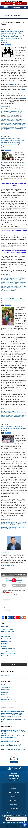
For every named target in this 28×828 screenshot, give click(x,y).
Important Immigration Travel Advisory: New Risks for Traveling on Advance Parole (12, 744)
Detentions (3, 523)
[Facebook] (2, 617)
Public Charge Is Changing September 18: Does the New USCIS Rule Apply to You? (13, 740)
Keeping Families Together (16, 123)
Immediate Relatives (11, 121)
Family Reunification (15, 116)
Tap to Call (7, 3)
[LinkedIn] (9, 617)
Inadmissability (7, 283)
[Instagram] (21, 617)
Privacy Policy (14, 792)
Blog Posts (14, 808)
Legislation (13, 283)
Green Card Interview (15, 120)
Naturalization (18, 283)
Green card (9, 120)
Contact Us (14, 10)
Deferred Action (13, 112)
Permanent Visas (5, 689)
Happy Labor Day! (6, 718)
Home (4, 10)
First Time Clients (16, 281)
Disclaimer (14, 796)
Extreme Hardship (11, 115)
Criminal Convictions (13, 278)
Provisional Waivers (16, 125)
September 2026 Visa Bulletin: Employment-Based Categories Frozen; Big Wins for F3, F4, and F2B (13, 732)
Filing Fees (21, 118)
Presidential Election (21, 124)
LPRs (2, 124)
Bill (12, 289)
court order (5, 77)
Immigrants (3, 123)
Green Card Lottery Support (8, 701)
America (6, 110)
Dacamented (7, 112)
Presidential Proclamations (6, 125)
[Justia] (12, 617)
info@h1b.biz (15, 780)
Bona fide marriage (11, 111)
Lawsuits (24, 123)
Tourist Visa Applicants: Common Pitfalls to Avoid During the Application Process (12, 715)
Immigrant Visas (18, 121)
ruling (12, 84)
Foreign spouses (10, 119)
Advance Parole (8, 289)
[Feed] (24, 617)
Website (14, 789)
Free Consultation (17, 119)
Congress (6, 278)
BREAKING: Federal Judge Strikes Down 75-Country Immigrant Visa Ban (12, 736)
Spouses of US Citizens (6, 127)
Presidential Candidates (11, 124)
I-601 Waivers (19, 413)
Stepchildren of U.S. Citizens (17, 127)
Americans (18, 110)
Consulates (8, 411)
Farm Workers (10, 281)
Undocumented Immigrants (18, 128)
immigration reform (17, 289)
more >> (3, 568)
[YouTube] (18, 617)
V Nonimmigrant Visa (5, 287)
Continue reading (5, 106)
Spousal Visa (23, 125)
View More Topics (5, 655)
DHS (11, 114)
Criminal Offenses (21, 278)
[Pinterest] (15, 617)
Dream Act (19, 279)
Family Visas (16, 118)
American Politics (11, 110)
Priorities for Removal (5, 527)
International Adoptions (7, 699)
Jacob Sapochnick (5, 552)
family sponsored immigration (8, 565)
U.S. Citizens (10, 128)
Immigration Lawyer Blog (7, 675)
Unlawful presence (22, 286)
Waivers (7, 129)
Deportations (13, 279)
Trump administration (8, 648)
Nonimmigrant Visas (8, 651)
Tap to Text (21, 3)
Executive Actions (22, 114)
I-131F (21, 120)
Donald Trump (15, 114)
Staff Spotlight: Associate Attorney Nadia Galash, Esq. (14, 720)
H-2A (21, 282)
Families (17, 115)
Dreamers (23, 279)
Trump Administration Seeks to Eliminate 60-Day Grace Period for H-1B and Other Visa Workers (13, 748)
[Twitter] (6, 617)
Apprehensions (8, 522)
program (23, 98)
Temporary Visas (5, 687)
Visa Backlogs (13, 287)
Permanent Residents (5, 285)
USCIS (2, 129)
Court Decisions (18, 111)
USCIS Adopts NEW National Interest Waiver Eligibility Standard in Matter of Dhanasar (12, 712)
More (24, 10)
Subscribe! (14, 594)
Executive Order (4, 115)
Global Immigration (10, 282)
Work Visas (20, 287)
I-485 (24, 120)
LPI (15, 290)
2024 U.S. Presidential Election (12, 108)
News (5, 124)
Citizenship (4, 694)
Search (14, 664)
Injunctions (8, 123)
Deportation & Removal (5, 279)
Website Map (14, 804)
